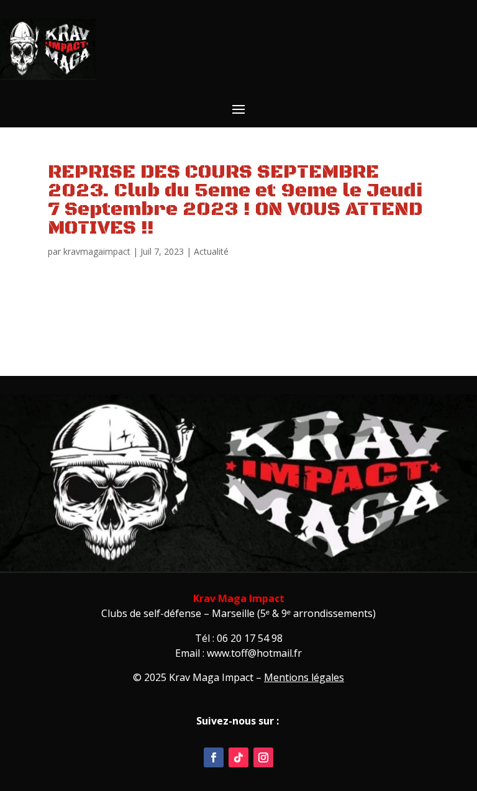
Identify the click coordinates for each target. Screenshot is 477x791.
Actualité (211, 251)
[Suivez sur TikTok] (238, 757)
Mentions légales (304, 677)
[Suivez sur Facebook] (214, 757)
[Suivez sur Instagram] (263, 757)
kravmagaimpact (96, 251)
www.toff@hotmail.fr (254, 653)
